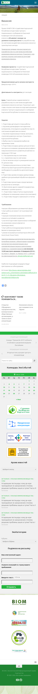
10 (4, 387)
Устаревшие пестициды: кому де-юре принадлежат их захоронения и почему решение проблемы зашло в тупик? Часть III (19, 485)
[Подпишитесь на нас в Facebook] (20, 680)
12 (14, 387)
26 (14, 393)
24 (4, 393)
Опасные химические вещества (22, 479)
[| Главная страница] (7, 2)
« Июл (18, 399)
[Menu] (35, 2)
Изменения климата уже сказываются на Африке (26, 307)
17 (4, 390)
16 (34, 387)
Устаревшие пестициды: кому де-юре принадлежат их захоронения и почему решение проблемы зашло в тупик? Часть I (18, 519)
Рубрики (4, 538)
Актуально (5, 479)
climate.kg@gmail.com (25, 256)
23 (34, 390)
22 (29, 390)
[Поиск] (34, 360)
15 (29, 387)
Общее (4, 15)
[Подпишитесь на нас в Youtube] (17, 680)
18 (9, 390)
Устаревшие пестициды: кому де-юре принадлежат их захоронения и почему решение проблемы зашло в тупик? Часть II (19, 502)
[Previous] (15, 613)
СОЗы (3, 481)
